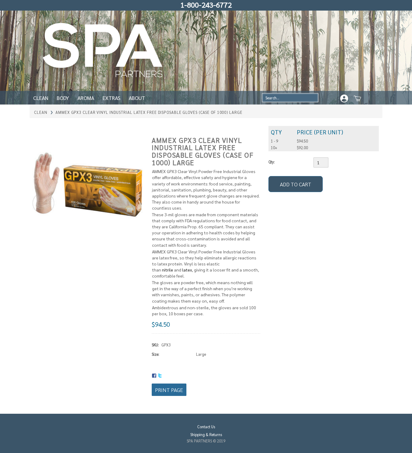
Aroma (86, 97)
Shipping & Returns (206, 434)
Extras (111, 97)
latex (187, 269)
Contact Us (206, 426)
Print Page (169, 389)
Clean (40, 97)
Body (63, 97)
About (137, 97)
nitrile (167, 269)
